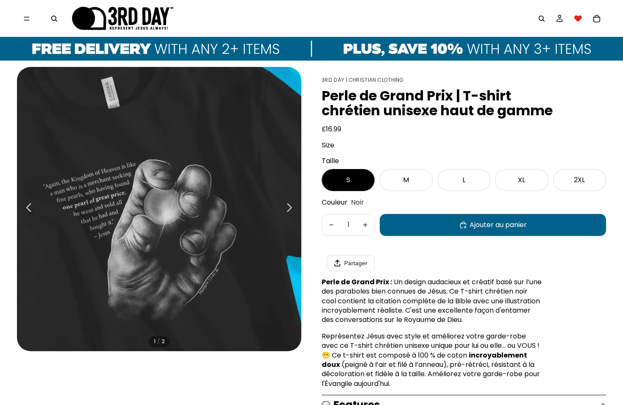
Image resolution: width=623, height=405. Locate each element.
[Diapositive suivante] (291, 209)
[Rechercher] (54, 18)
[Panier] (596, 18)
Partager (355, 263)
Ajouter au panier (498, 225)
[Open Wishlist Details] (578, 18)
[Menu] (26, 18)
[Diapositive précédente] (26, 209)
